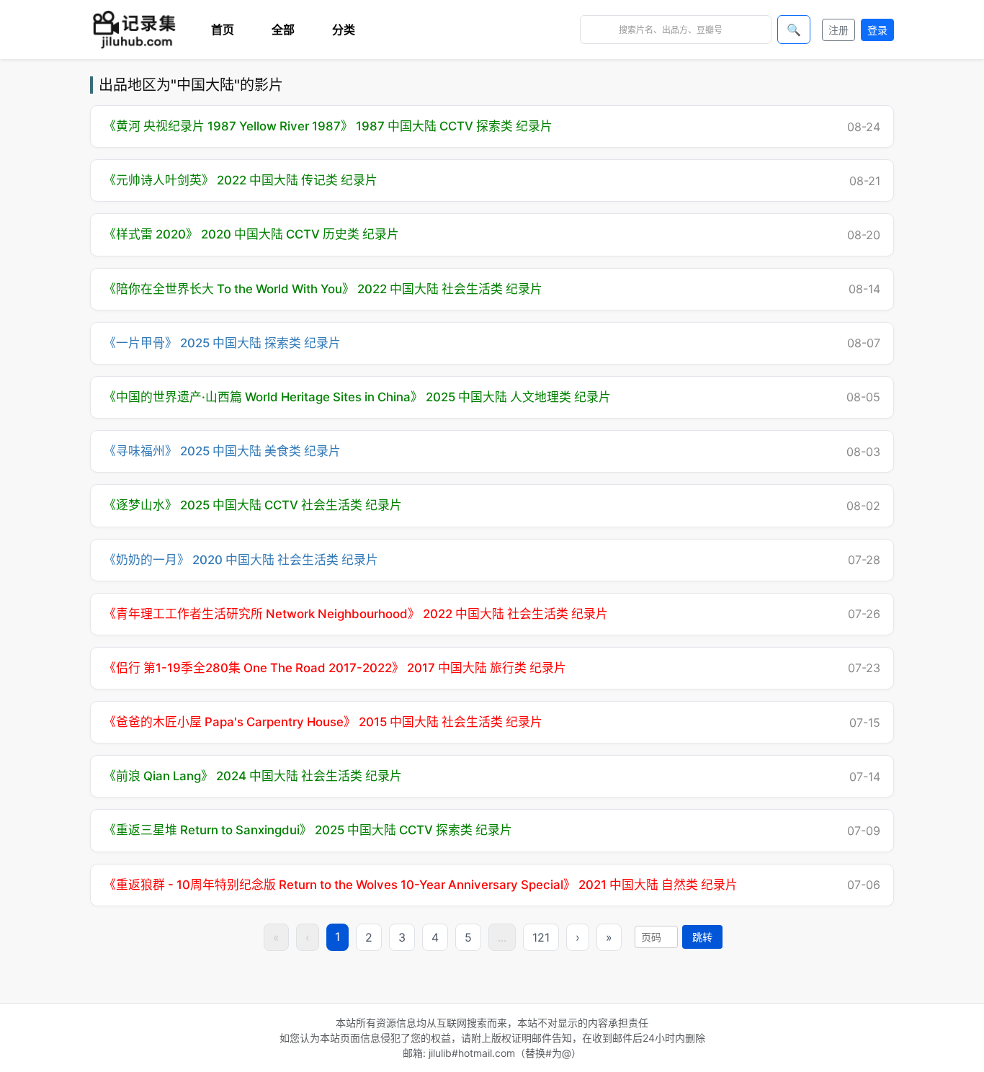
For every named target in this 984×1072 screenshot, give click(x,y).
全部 (283, 29)
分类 (343, 29)
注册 (838, 30)
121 (541, 937)
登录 (877, 30)
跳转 (702, 937)
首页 (222, 29)
